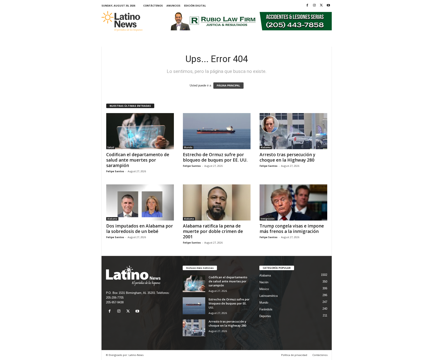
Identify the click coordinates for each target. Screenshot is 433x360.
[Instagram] (314, 5)
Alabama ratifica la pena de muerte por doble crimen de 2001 (213, 231)
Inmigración (267, 218)
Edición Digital (195, 5)
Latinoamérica (268, 295)
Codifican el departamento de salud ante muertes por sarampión (137, 160)
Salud (110, 147)
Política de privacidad (294, 355)
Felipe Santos (115, 171)
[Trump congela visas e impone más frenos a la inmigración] (293, 202)
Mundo (188, 147)
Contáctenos (153, 5)
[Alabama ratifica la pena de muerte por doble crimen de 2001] (217, 202)
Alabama (266, 147)
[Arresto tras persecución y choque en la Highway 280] (293, 131)
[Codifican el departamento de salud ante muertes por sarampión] (140, 131)
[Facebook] (307, 5)
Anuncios (173, 5)
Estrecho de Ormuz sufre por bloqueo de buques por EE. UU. (215, 157)
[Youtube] (328, 5)
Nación (263, 282)
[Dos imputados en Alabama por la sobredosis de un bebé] (140, 202)
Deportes (265, 316)
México (264, 289)
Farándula (265, 309)
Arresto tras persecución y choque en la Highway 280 (287, 157)
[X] (321, 5)
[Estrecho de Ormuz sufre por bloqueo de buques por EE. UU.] (217, 131)
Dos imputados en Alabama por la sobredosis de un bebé (139, 228)
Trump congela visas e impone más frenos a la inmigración (292, 228)
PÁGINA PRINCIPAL (228, 85)
